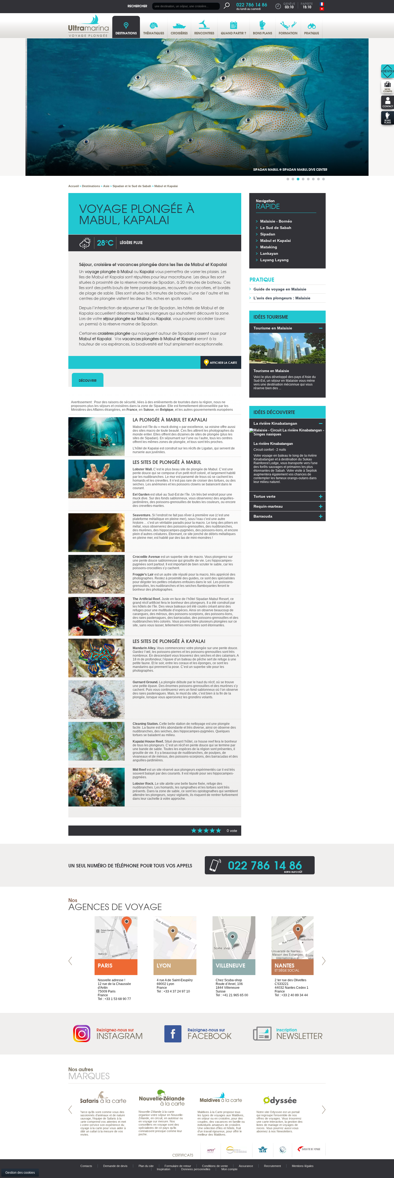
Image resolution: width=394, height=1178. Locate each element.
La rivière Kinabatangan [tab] (275, 423)
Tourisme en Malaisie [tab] (273, 328)
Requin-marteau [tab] (268, 506)
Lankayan (269, 253)
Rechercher (137, 5)
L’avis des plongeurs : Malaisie (282, 298)
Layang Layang (274, 260)
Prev (70, 961)
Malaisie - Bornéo (276, 221)
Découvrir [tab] (87, 380)
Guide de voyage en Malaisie (280, 289)
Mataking (268, 247)
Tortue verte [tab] (265, 496)
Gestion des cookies (20, 1173)
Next (324, 961)
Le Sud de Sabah (275, 228)
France (132, 410)
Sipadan (267, 234)
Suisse (148, 410)
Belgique (166, 410)
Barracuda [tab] (263, 516)
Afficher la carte (223, 362)
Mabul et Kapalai (275, 240)
